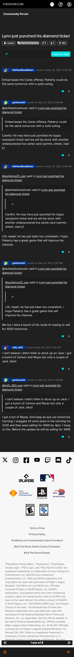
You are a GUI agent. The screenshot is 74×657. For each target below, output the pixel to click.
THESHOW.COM (13, 4)
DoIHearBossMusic (22, 70)
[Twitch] (47, 460)
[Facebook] (26, 460)
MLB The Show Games (37, 552)
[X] (5, 460)
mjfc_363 (17, 347)
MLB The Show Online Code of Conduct (37, 546)
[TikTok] (69, 460)
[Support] (61, 4)
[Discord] (58, 460)
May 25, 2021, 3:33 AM (59, 70)
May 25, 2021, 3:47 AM (50, 263)
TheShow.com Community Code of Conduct (37, 540)
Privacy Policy (37, 534)
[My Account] (69, 4)
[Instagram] (15, 460)
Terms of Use (37, 528)
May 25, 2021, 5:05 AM (48, 347)
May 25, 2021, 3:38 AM (50, 102)
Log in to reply (61, 54)
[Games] (52, 4)
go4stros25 (18, 102)
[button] (4, 652)
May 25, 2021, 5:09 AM (50, 380)
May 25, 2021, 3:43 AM (59, 166)
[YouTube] (37, 460)
